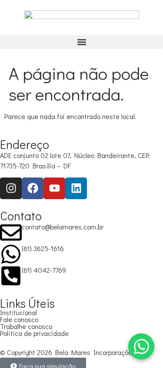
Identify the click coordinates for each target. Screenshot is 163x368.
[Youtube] (54, 188)
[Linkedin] (76, 188)
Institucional (18, 312)
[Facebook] (32, 188)
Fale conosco (19, 319)
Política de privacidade (34, 333)
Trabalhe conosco (26, 326)
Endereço (24, 144)
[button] (81, 42)
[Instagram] (11, 188)
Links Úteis (27, 303)
